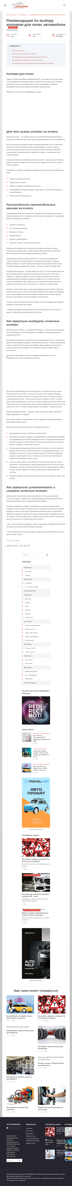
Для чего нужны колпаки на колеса (24, 54)
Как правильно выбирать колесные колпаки (27, 60)
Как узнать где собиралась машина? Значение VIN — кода (35, 895)
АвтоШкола (27, 656)
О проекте (29, 1128)
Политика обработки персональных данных (33, 1139)
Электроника (29, 617)
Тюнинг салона (29, 652)
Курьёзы (27, 575)
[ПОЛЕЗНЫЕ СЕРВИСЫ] (36, 847)
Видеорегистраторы (31, 671)
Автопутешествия (29, 591)
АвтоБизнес (28, 583)
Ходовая (27, 614)
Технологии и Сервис (31, 587)
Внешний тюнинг (30, 648)
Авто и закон (29, 660)
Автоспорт (28, 571)
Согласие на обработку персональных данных (48, 1178)
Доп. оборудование (31, 675)
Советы (17, 540)
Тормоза (27, 610)
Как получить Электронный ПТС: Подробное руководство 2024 (41, 738)
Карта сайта (29, 1133)
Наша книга (28, 663)
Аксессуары (28, 667)
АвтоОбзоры (28, 579)
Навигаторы (28, 679)
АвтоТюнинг (28, 644)
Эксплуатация (29, 640)
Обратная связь (31, 1136)
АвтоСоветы (12, 27)
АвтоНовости (28, 567)
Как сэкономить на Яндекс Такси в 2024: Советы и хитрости (40, 768)
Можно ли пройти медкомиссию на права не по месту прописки (35, 914)
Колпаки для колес (18, 51)
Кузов (26, 606)
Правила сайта (30, 1143)
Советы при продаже (31, 636)
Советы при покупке (31, 633)
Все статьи (29, 1131)
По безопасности (30, 629)
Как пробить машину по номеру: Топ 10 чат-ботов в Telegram (51, 1017)
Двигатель (28, 599)
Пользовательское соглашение (16, 1180)
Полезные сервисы (30, 683)
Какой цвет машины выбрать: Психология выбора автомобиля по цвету (41, 753)
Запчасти (10, 540)
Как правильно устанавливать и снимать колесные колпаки (32, 63)
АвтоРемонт (28, 595)
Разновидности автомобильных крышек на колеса (29, 57)
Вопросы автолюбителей (32, 625)
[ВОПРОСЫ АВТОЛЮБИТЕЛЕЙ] (36, 882)
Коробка (27, 602)
